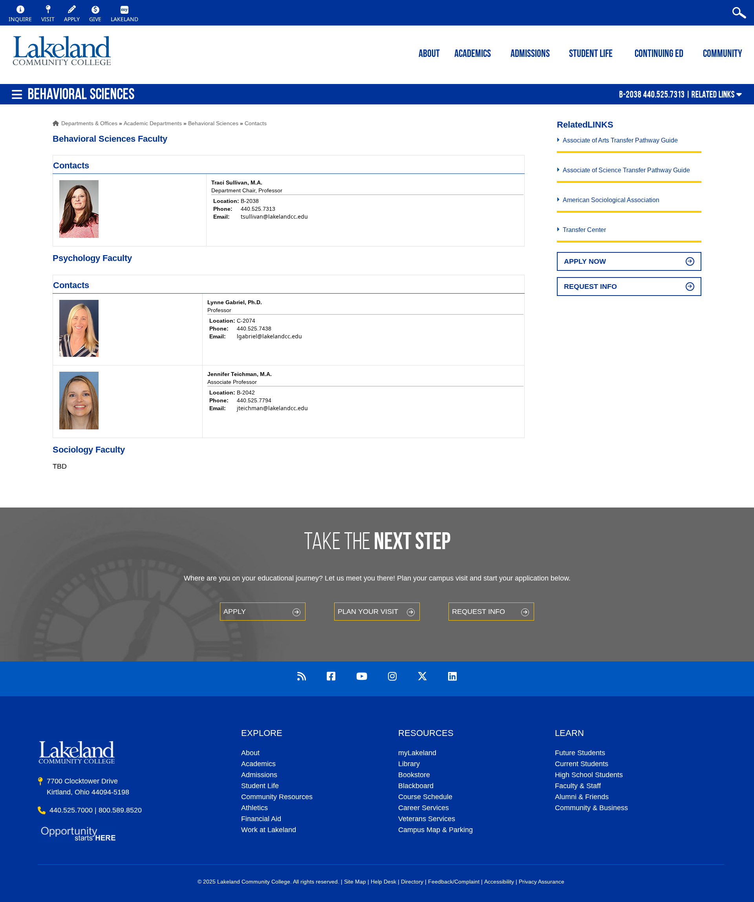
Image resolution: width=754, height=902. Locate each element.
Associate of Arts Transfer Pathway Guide (620, 140)
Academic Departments (153, 123)
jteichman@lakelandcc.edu (272, 408)
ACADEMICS (472, 54)
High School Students (589, 775)
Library (409, 764)
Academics (258, 764)
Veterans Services (426, 819)
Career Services (423, 808)
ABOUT (429, 54)
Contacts (256, 123)
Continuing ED (659, 54)
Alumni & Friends (582, 797)
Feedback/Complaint (453, 881)
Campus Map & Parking (435, 830)
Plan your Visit (368, 611)
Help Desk (383, 881)
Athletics (254, 808)
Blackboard (416, 786)
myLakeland (62, 53)
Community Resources (277, 797)
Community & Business (591, 808)
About (250, 753)
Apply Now (585, 261)
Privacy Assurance (541, 881)
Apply (234, 611)
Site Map (355, 881)
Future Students (580, 753)
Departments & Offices (89, 123)
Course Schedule (425, 797)
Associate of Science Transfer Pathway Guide (626, 170)
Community (722, 54)
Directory (412, 881)
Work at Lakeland (268, 830)
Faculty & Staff (578, 786)
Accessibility (499, 881)
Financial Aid (261, 819)
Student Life (591, 54)
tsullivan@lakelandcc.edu (274, 216)
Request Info (590, 286)
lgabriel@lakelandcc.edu (269, 336)
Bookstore (414, 775)
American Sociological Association (611, 200)
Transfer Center (584, 229)
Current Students (581, 764)
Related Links (713, 94)
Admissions (530, 54)
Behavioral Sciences (213, 123)
